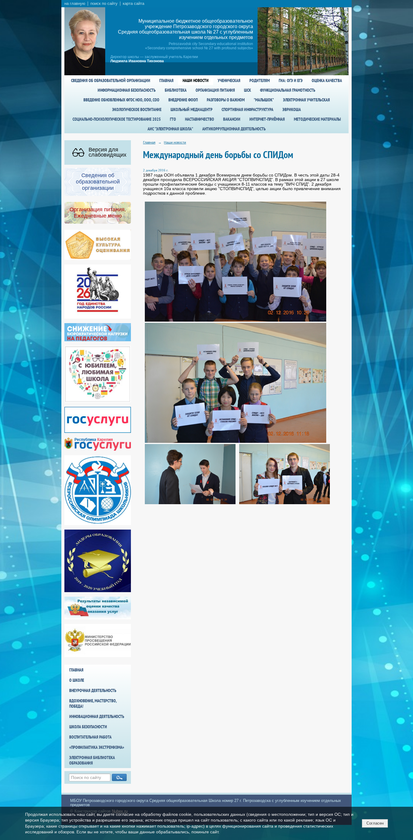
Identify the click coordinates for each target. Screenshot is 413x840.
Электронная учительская (306, 99)
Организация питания (215, 90)
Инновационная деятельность (96, 716)
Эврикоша (291, 109)
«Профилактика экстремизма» (96, 747)
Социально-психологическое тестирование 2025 (117, 119)
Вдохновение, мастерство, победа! (92, 703)
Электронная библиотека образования (92, 760)
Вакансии (231, 119)
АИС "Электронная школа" (170, 128)
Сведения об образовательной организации (110, 80)
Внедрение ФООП (183, 99)
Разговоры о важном (226, 99)
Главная (166, 80)
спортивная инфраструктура (247, 109)
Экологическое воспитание (136, 109)
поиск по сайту (104, 4)
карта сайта (133, 4)
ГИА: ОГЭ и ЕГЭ (291, 80)
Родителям (259, 80)
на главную (74, 4)
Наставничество (199, 119)
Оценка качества (327, 80)
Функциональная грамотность (287, 90)
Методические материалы (317, 119)
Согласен (375, 823)
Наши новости (196, 80)
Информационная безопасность (127, 90)
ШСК (247, 90)
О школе (76, 680)
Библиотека (176, 90)
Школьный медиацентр (192, 109)
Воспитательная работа (90, 737)
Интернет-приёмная (267, 119)
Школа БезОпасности (88, 726)
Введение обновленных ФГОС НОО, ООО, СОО (121, 99)
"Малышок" (264, 99)
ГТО (173, 119)
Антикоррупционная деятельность (234, 128)
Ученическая (229, 80)
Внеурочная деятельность (92, 690)
